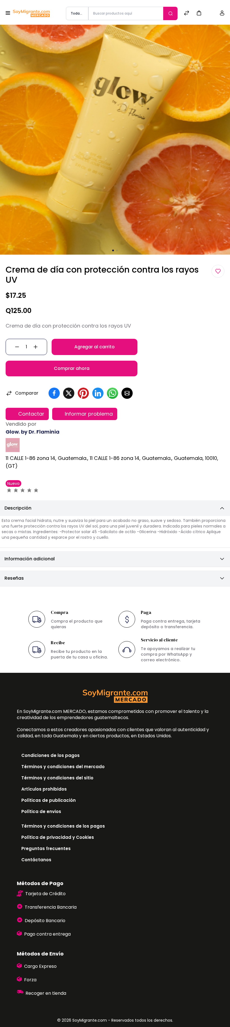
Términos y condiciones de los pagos (63, 826)
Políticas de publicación (48, 800)
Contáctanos (36, 860)
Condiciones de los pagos (50, 755)
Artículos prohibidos (44, 789)
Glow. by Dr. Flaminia (32, 431)
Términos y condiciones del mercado (63, 767)
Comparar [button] (26, 393)
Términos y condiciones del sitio (57, 778)
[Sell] (210, 13)
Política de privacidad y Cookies (57, 837)
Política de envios (41, 811)
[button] (199, 12)
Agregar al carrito (94, 347)
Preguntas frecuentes (46, 848)
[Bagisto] (31, 13)
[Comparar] (186, 14)
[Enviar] (170, 13)
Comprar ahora (71, 368)
